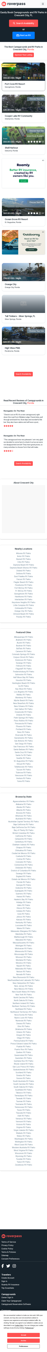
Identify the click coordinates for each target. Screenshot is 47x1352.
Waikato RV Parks (23, 1133)
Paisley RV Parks (23, 617)
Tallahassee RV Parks (23, 767)
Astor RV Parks (23, 556)
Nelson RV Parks (23, 971)
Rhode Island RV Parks (23, 1064)
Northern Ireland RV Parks (23, 1003)
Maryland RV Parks (24, 940)
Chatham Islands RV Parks (23, 845)
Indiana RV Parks (23, 911)
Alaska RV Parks (23, 807)
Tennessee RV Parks (23, 1107)
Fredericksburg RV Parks (23, 671)
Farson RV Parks (24, 579)
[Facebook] (3, 1267)
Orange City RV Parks (23, 611)
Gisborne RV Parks (23, 888)
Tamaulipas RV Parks (23, 1095)
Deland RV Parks (23, 571)
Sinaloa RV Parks (23, 1075)
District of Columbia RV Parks (23, 870)
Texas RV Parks (23, 1110)
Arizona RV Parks (23, 813)
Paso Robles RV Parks (23, 721)
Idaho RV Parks (23, 905)
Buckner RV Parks (23, 646)
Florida (30, 49)
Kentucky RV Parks (24, 922)
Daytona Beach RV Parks (23, 565)
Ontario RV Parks (23, 1032)
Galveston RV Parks (23, 674)
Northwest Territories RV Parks (23, 1012)
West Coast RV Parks (23, 1144)
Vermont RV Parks (23, 1121)
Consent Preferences (10, 1259)
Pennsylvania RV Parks (23, 1041)
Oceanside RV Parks (23, 712)
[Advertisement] (23, 1200)
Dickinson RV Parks (23, 660)
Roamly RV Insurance (10, 1284)
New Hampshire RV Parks (23, 983)
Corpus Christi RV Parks (23, 657)
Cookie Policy (7, 1249)
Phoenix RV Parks (23, 726)
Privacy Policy (7, 1245)
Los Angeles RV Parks (23, 692)
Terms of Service (8, 1242)
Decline (23, 1341)
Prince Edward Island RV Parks (23, 1044)
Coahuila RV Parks (23, 856)
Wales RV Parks (23, 1136)
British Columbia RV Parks (24, 833)
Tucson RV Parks (23, 770)
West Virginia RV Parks (23, 1150)
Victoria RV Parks (23, 1124)
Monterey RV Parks (23, 697)
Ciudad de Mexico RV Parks (23, 853)
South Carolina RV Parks (23, 1084)
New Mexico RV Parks (23, 989)
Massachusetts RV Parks (23, 943)
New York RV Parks (23, 995)
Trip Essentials (7, 1288)
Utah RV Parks (23, 1116)
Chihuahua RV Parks (23, 850)
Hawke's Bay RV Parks (23, 899)
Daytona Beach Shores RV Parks (23, 568)
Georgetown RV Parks (23, 594)
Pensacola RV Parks (23, 723)
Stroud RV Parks (23, 764)
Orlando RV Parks (23, 715)
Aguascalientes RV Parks (23, 801)
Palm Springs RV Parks (23, 718)
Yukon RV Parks (23, 1162)
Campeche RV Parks (23, 839)
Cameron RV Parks (23, 651)
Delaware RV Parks (23, 868)
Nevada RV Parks (23, 974)
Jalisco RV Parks (23, 917)
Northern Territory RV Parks (23, 1006)
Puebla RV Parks (23, 1046)
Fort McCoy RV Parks (23, 588)
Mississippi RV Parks (23, 954)
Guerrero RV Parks (23, 894)
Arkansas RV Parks (23, 816)
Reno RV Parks (23, 732)
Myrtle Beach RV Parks (23, 700)
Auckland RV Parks (23, 819)
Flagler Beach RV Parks (23, 582)
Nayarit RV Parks (23, 966)
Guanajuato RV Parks (23, 891)
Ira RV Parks (23, 686)
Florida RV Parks (24, 882)
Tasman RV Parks (23, 1101)
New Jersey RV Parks (23, 986)
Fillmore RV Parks (23, 666)
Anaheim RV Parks (23, 640)
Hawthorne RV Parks (23, 596)
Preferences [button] (29, 1328)
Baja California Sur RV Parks (23, 827)
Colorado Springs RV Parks (23, 654)
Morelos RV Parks (23, 963)
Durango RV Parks (23, 663)
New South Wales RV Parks (23, 992)
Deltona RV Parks (23, 573)
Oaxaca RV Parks (23, 1023)
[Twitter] (9, 1267)
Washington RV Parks (23, 1139)
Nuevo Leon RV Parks (23, 1018)
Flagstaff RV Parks (24, 669)
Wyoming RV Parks (23, 1156)
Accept (23, 1335)
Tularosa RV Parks (23, 772)
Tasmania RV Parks (23, 1104)
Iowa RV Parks (23, 914)
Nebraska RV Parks (23, 969)
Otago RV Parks (23, 1038)
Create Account (7, 1278)
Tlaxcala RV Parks (23, 1113)
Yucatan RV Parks (23, 1159)
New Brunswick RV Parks (23, 977)
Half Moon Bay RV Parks (23, 677)
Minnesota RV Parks (23, 951)
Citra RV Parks (23, 562)
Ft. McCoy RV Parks (23, 591)
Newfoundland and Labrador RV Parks (24, 980)
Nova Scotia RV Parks (23, 1015)
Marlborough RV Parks (23, 937)
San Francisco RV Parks (23, 746)
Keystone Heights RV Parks (23, 602)
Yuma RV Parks (23, 781)
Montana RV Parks (23, 960)
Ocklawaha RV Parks (23, 608)
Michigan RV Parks (23, 945)
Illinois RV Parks (23, 908)
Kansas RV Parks (23, 920)
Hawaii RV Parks (23, 896)
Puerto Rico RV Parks (23, 1049)
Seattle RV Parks (23, 758)
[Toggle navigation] (43, 4)
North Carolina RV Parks (23, 997)
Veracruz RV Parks (23, 1119)
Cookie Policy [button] (19, 1325)
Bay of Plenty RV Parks (23, 830)
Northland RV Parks (23, 1009)
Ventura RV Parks (23, 778)
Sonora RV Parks (23, 1078)
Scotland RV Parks (23, 1072)
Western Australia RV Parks (23, 1147)
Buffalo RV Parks (23, 648)
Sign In (4, 1281)
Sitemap (4, 1255)
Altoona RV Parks (23, 553)
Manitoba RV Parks (23, 934)
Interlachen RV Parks (23, 599)
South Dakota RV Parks (23, 1087)
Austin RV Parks (23, 643)
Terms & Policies (8, 1252)
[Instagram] (14, 1267)
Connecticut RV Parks (23, 865)
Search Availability (25, 23)
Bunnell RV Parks (23, 559)
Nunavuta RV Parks (24, 1020)
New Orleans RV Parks (23, 706)
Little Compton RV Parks (23, 605)
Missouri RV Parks (23, 957)
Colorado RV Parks (23, 862)
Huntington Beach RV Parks (23, 683)
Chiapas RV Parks (23, 847)
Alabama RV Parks (23, 804)
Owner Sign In (7, 1297)
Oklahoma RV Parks (23, 1029)
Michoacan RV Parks (23, 948)
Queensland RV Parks (23, 1055)
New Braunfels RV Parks (23, 703)
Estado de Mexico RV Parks (23, 879)
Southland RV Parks (23, 1090)
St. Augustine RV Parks (23, 761)
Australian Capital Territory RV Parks (23, 821)
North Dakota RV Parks (23, 1000)
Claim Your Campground (11, 1301)
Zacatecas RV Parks (23, 1165)
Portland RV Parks (23, 729)
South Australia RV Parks (23, 1081)
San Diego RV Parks (23, 744)
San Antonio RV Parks (23, 741)
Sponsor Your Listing (23, 55)
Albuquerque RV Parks (23, 637)
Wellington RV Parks (23, 1142)
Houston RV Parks (23, 680)
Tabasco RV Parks (23, 1093)
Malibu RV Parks (23, 695)
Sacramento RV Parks (23, 738)
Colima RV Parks (24, 859)
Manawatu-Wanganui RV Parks (23, 931)
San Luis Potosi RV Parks (23, 1067)
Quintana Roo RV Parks (23, 1061)
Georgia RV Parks (23, 885)
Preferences (23, 1346)
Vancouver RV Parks (23, 775)
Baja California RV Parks (23, 824)
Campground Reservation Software (16, 1304)
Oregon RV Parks (23, 1035)
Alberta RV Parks (23, 810)
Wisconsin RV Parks (23, 1153)
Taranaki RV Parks (23, 1098)
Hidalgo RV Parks (23, 902)
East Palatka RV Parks (23, 576)
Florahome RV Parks (23, 585)
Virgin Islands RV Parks (24, 1130)
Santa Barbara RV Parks (24, 749)
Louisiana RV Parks (23, 925)
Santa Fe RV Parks (23, 755)
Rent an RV (25, 35)
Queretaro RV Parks (23, 1058)
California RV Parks (23, 836)
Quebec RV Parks (23, 1052)
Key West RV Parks (23, 689)
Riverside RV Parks (23, 735)
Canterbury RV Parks (23, 842)
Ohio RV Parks (23, 1026)
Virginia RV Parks (23, 1127)
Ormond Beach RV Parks (23, 614)
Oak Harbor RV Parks (23, 709)
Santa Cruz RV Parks (23, 752)
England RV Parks (23, 876)
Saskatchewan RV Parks (23, 1070)
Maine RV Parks (23, 928)
